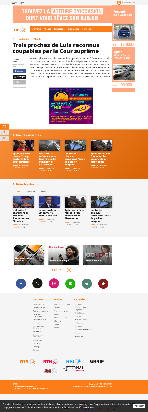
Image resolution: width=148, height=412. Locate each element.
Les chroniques (39, 308)
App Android (103, 284)
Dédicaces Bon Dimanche (38, 327)
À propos (78, 304)
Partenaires (79, 323)
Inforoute (57, 321)
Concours (36, 350)
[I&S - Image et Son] (50, 370)
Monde (37, 39)
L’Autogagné (37, 340)
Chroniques (73, 28)
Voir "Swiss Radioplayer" (62, 255)
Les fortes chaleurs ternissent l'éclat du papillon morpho (75, 159)
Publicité (78, 316)
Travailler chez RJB (82, 319)
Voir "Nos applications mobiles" (28, 255)
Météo (56, 314)
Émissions (59, 28)
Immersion (37, 323)
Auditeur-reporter (128, 2)
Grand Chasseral (39, 319)
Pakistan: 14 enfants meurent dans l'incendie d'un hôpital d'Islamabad (48, 159)
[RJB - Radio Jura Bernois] (27, 361)
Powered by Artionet (81, 386)
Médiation (78, 326)
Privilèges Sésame (61, 311)
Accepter (139, 406)
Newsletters (70, 284)
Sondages (36, 347)
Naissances (37, 331)
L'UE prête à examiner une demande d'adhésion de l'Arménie (21, 215)
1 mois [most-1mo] (43, 191)
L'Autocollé (37, 343)
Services (86, 28)
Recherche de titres (40, 311)
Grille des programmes (38, 315)
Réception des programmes (80, 308)
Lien (17, 82)
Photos (47, 28)
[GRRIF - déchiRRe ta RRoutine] (96, 361)
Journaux (36, 28)
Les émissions (38, 304)
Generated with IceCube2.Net (101, 386)
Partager (19, 71)
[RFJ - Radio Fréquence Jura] (73, 361)
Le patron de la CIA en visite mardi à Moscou (48, 212)
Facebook (21, 284)
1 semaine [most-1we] (31, 191)
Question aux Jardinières (38, 336)
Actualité (24, 39)
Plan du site (43, 389)
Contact (78, 333)
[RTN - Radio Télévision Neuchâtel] (50, 361)
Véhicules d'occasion (62, 304)
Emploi (56, 324)
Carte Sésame (80, 313)
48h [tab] (18, 191)
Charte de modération (83, 329)
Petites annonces (60, 318)
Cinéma (57, 308)
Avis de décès (59, 328)
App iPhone (87, 284)
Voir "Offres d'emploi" (97, 255)
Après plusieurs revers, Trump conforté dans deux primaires (21, 157)
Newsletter (79, 336)
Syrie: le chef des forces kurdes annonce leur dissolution (100, 157)
